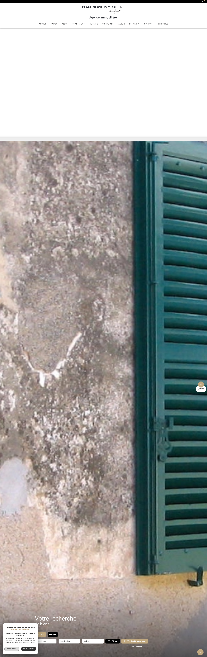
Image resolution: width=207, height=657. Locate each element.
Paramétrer (11, 649)
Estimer (52, 634)
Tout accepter (28, 649)
